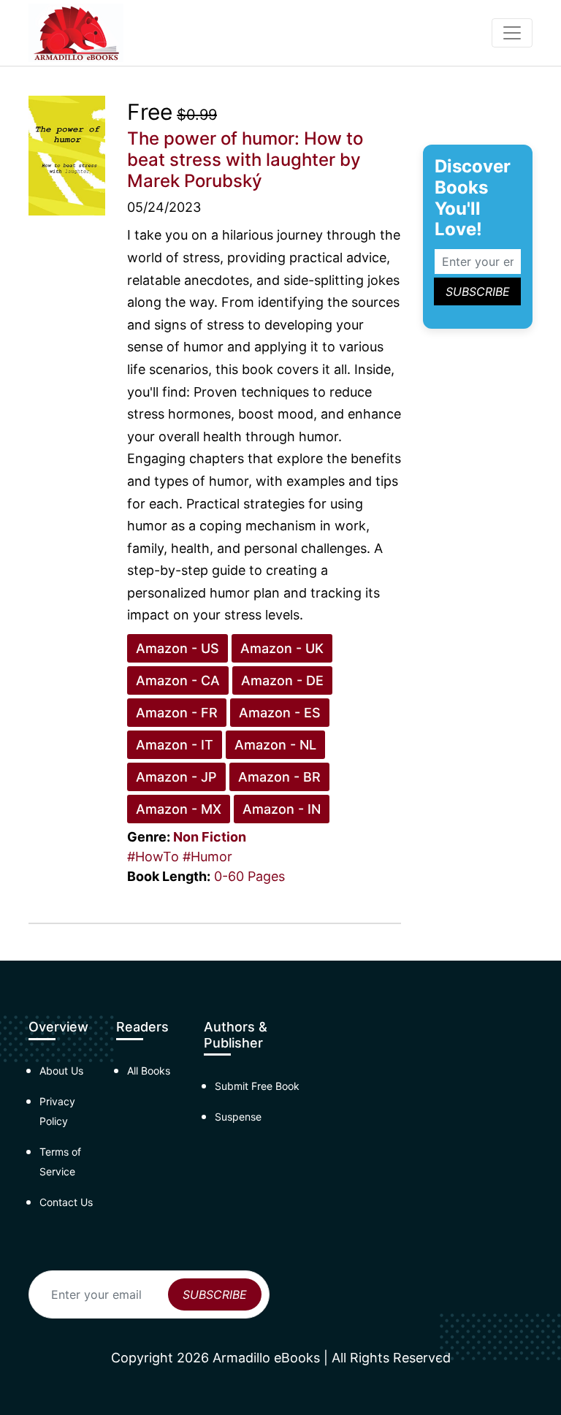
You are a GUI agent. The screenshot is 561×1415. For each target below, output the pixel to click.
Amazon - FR (177, 712)
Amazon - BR (279, 777)
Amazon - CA (178, 680)
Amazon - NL (275, 744)
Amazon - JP (176, 777)
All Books (148, 1070)
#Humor (207, 856)
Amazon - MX (178, 809)
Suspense (238, 1116)
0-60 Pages (249, 876)
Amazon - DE (282, 680)
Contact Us (66, 1202)
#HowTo (153, 856)
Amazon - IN (282, 809)
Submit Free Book (257, 1086)
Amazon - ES (280, 712)
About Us (61, 1070)
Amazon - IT (174, 744)
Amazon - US (177, 648)
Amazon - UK (282, 648)
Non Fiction (209, 836)
